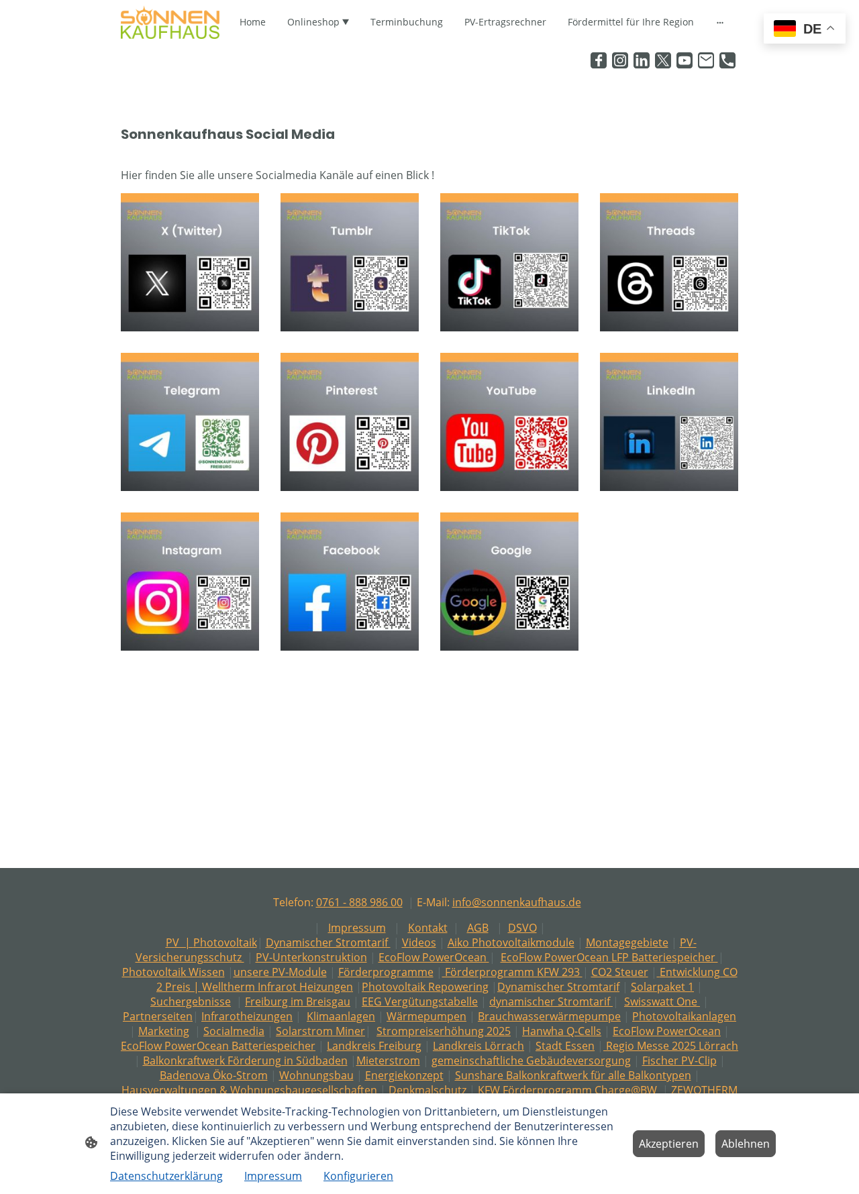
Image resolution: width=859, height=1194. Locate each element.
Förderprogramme (386, 972)
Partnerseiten (158, 1016)
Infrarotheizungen (247, 1016)
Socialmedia (233, 1031)
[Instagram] (620, 60)
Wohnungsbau (316, 1075)
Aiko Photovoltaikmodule (511, 942)
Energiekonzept (404, 1075)
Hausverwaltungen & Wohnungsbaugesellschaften (249, 1090)
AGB (478, 927)
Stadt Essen (565, 1045)
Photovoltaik (225, 942)
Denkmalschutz (427, 1090)
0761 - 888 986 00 (359, 902)
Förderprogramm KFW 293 (512, 972)
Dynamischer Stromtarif (328, 942)
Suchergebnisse (190, 1001)
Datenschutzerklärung (166, 1176)
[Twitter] (663, 60)
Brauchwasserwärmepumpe (549, 1016)
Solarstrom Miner (320, 1031)
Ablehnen (745, 1143)
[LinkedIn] (642, 60)
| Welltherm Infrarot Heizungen (272, 986)
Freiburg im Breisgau (297, 1001)
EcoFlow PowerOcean (433, 957)
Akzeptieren (669, 1143)
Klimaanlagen (341, 1016)
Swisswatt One (662, 1001)
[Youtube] (684, 60)
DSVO (522, 927)
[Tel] (727, 60)
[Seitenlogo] (170, 22)
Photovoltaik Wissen (173, 972)
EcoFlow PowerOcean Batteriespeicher (218, 1045)
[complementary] (805, 29)
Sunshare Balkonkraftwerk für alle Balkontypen (573, 1075)
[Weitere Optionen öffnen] (720, 22)
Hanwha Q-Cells (561, 1031)
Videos (419, 942)
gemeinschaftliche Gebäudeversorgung (531, 1060)
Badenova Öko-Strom (214, 1075)
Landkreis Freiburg (374, 1045)
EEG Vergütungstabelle (420, 1001)
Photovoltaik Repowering (425, 986)
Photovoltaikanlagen (684, 1016)
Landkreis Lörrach (478, 1045)
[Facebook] (599, 60)
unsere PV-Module (280, 972)
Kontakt (428, 927)
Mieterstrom (388, 1060)
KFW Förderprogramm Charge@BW (567, 1090)
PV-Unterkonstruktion (311, 957)
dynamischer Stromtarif (551, 1001)
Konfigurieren (358, 1176)
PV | (179, 942)
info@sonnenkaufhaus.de (516, 902)
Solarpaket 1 (662, 986)
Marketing (163, 1031)
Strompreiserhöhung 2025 (443, 1031)
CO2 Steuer (619, 972)
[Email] (706, 60)
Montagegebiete (627, 942)
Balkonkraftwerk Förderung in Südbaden (245, 1060)
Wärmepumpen (426, 1016)
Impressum (357, 927)
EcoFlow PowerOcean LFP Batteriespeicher (609, 957)
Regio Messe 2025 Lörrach (670, 1045)
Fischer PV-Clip (679, 1060)
